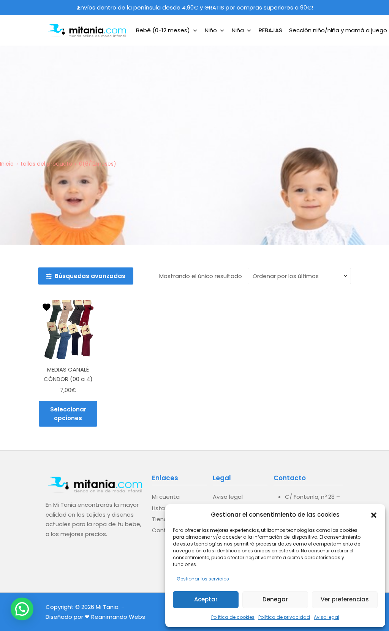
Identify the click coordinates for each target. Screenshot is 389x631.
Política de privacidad (284, 617)
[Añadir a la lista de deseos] (47, 307)
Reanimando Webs (118, 617)
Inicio (7, 164)
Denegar (275, 599)
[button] (374, 514)
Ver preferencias (345, 599)
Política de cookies (233, 617)
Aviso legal (326, 617)
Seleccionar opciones (68, 413)
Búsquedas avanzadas (88, 276)
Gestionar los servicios (203, 579)
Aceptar (206, 599)
